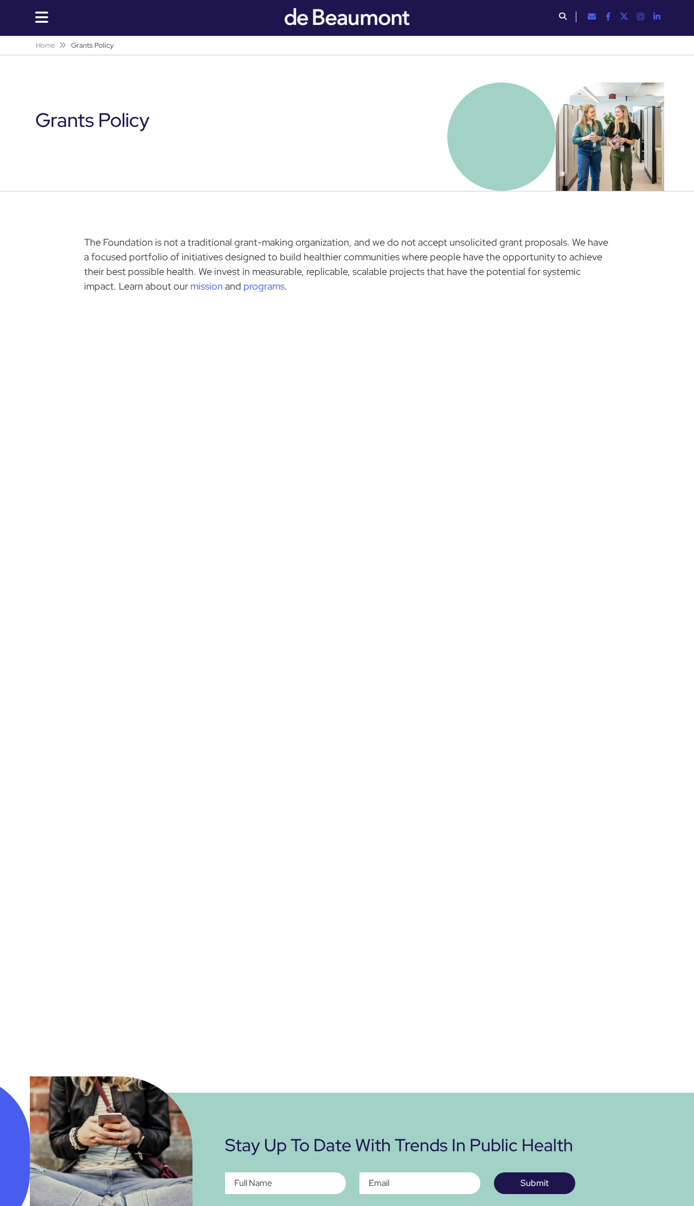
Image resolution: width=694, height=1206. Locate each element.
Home (45, 45)
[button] (562, 17)
